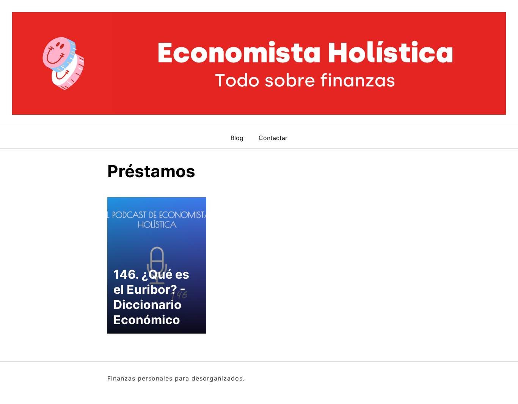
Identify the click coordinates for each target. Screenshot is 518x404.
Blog (237, 138)
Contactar (273, 138)
